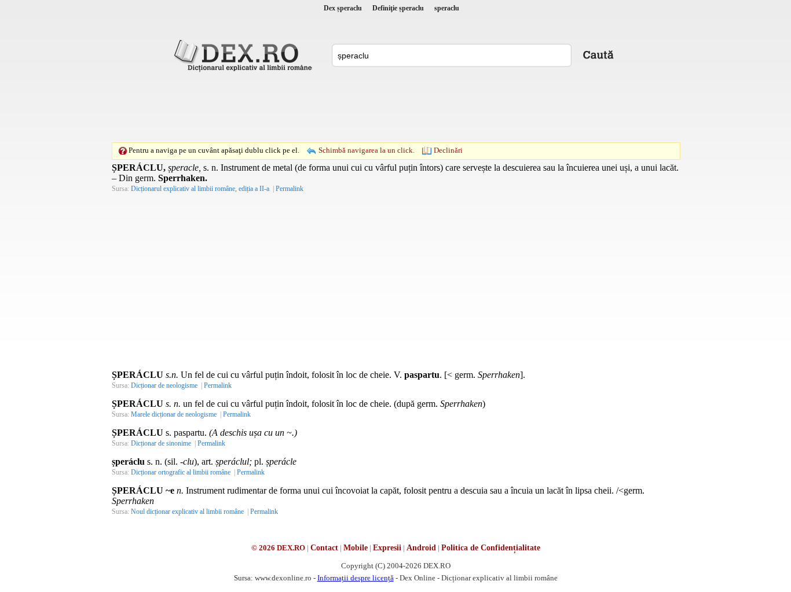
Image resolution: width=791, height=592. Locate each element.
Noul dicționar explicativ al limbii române (187, 512)
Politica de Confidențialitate (490, 547)
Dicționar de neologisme (164, 385)
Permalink (289, 189)
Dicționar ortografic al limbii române (180, 472)
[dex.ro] (245, 55)
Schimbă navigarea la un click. (366, 150)
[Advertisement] (395, 107)
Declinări (448, 150)
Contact (324, 547)
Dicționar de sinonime (161, 443)
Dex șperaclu (343, 8)
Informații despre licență (355, 577)
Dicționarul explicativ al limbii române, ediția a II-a (200, 189)
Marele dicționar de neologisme (174, 414)
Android (421, 547)
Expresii (387, 547)
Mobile (355, 547)
